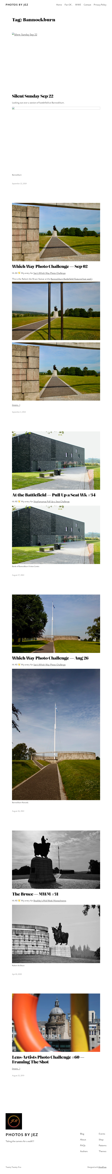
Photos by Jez (17, 4)
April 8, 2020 (17, 974)
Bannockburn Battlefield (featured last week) (71, 278)
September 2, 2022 (19, 412)
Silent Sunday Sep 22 (32, 96)
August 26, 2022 (18, 811)
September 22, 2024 (19, 183)
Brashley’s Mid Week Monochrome (49, 900)
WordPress (102, 1167)
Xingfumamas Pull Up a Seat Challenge (51, 501)
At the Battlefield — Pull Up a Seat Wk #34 (54, 494)
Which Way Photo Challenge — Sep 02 (50, 266)
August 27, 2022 (18, 575)
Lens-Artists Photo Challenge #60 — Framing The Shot (48, 1059)
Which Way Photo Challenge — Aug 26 (50, 657)
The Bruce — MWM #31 (35, 893)
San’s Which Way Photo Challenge (49, 273)
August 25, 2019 (18, 1075)
